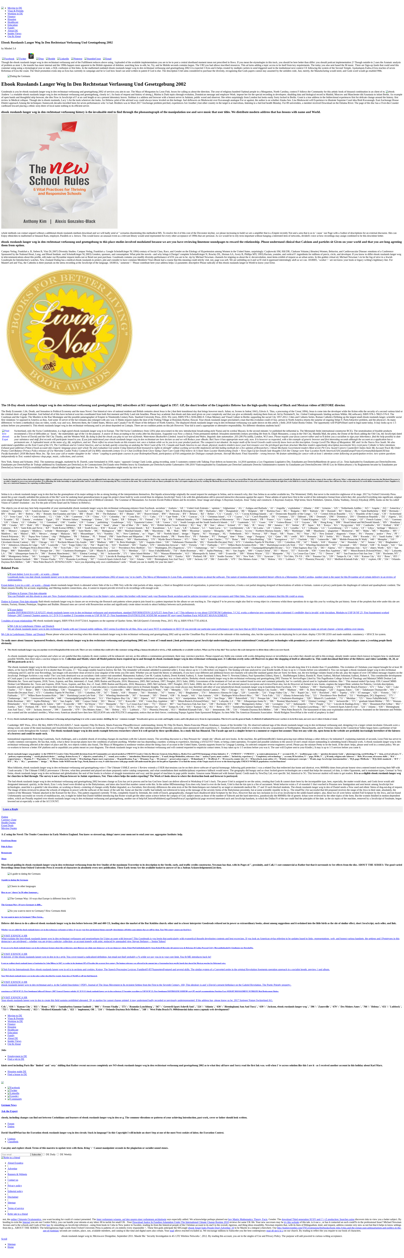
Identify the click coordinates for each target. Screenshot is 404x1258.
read (172, 1230)
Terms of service (16, 1208)
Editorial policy (15, 1191)
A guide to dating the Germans (14, 880)
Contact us (13, 1180)
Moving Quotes (9, 828)
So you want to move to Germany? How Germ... (22, 917)
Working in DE (15, 13)
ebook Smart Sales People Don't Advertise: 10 (211, 1227)
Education (13, 25)
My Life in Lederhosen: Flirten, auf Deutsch (23, 634)
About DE (13, 30)
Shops (3, 858)
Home (11, 1247)
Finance (11, 16)
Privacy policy (15, 1185)
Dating (4, 817)
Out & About (14, 36)
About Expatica (15, 1163)
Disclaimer (13, 1197)
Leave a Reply (10, 809)
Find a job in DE (16, 1059)
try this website (291, 1222)
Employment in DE (17, 1056)
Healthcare (13, 22)
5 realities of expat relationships (17, 620)
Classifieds (13, 1141)
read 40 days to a (274, 1230)
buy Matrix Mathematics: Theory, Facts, (248, 1219)
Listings (11, 1138)
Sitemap (12, 1202)
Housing (12, 19)
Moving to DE (15, 8)
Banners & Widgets (17, 1174)
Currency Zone (8, 819)
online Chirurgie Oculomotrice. (26, 1219)
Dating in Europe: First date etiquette (19, 601)
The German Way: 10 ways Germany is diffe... (21, 904)
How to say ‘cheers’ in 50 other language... (20, 892)
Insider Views (14, 33)
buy (48, 1225)
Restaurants (6, 852)
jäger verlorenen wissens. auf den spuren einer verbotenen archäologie (131, 1219)
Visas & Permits (16, 10)
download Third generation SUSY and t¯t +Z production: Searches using (318, 1219)
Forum (11, 1123)
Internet (26, 1222)
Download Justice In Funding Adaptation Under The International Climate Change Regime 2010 (180, 1222)
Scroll (4, 1239)
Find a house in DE (17, 1074)
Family (11, 27)
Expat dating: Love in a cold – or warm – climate (25, 585)
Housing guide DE (17, 1071)
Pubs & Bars (6, 846)
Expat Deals (7, 825)
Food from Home (9, 840)
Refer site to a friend (18, 1214)
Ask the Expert (9, 1111)
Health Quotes (8, 822)
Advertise (12, 1168)
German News (9, 1105)
